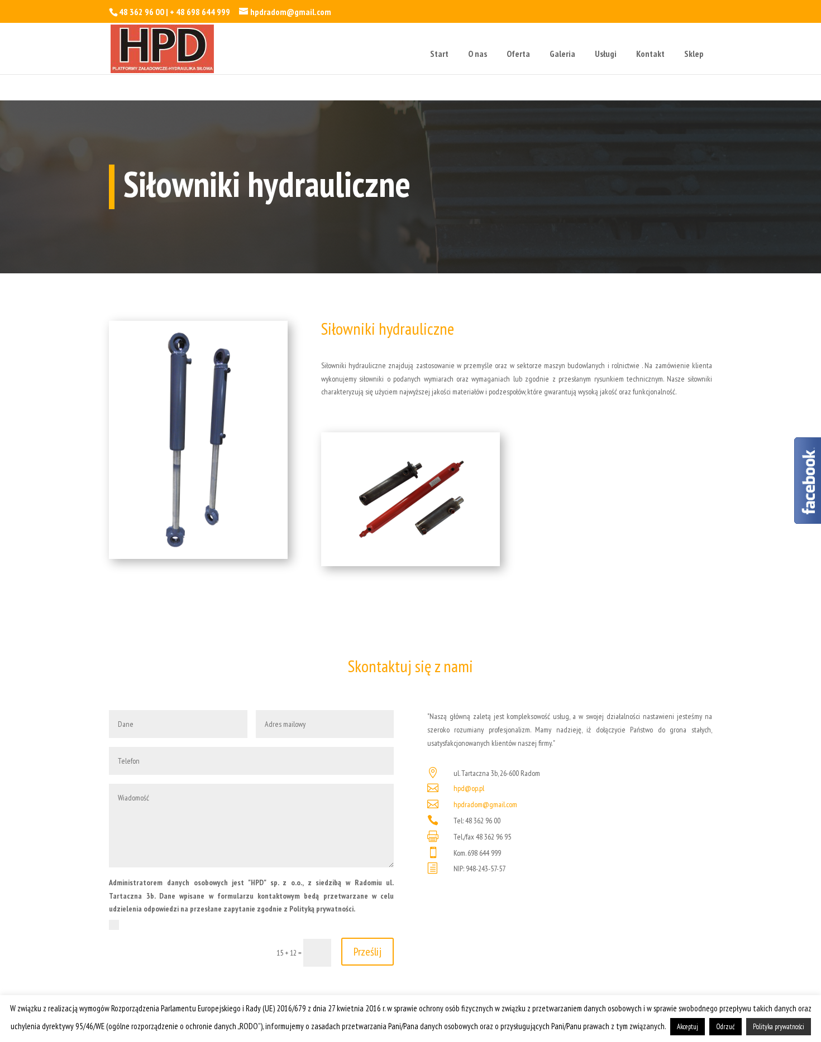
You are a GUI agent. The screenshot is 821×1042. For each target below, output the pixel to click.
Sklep (694, 53)
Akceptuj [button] (687, 1026)
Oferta (518, 53)
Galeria (562, 53)
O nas (477, 53)
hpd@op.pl (469, 788)
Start (439, 53)
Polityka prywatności (778, 1026)
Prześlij (367, 951)
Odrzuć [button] (725, 1026)
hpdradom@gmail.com (485, 804)
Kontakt (650, 53)
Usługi (606, 53)
